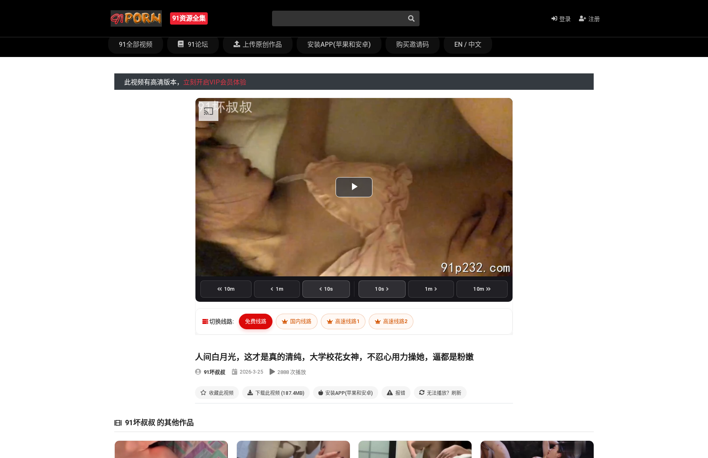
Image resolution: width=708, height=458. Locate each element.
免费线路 (255, 321)
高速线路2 (394, 321)
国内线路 (300, 321)
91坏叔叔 (214, 372)
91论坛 (197, 44)
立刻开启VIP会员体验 (214, 82)
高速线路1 (346, 321)
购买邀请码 (412, 44)
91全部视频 (135, 44)
